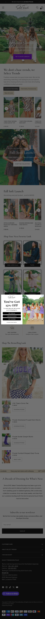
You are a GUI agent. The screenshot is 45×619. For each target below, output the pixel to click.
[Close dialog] (42, 296)
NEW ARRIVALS (11, 313)
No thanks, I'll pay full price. (12, 322)
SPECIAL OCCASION (11, 316)
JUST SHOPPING (12, 319)
